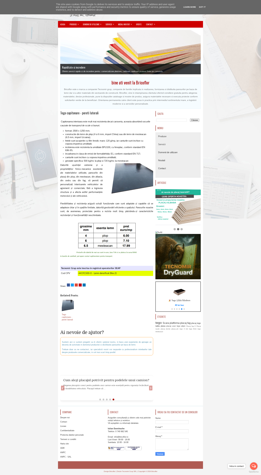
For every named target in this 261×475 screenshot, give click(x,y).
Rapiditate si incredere (73, 67)
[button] (172, 309)
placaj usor (171, 326)
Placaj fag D (191, 326)
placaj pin (175, 329)
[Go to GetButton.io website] (254, 472)
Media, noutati (125, 24)
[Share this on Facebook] (68, 285)
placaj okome (166, 329)
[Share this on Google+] (76, 285)
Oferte (139, 24)
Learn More (189, 7)
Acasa (62, 24)
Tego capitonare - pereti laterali (79, 113)
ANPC (63, 452)
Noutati (161, 160)
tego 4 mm (184, 329)
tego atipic (181, 326)
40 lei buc (178, 305)
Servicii (110, 24)
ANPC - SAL (65, 457)
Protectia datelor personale (72, 435)
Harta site (64, 444)
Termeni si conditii (68, 439)
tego (158, 322)
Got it (202, 7)
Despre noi (65, 417)
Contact (150, 24)
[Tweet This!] (72, 285)
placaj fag (185, 323)
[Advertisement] (133, 365)
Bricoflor (112, 471)
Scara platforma (171, 323)
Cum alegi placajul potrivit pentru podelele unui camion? (106, 380)
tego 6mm (193, 329)
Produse (74, 24)
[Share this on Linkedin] (84, 285)
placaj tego (196, 323)
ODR (62, 448)
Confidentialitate (67, 430)
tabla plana (160, 326)
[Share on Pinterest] (80, 285)
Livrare (63, 426)
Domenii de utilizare (92, 24)
